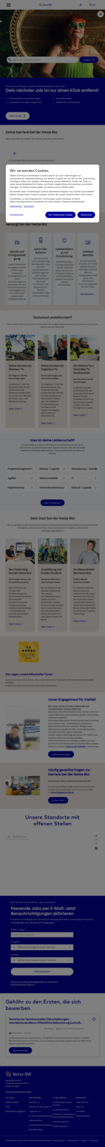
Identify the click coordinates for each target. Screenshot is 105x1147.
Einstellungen (16, 215)
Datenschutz (16, 206)
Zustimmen (86, 215)
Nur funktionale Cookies (60, 215)
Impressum (29, 206)
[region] (52, 193)
